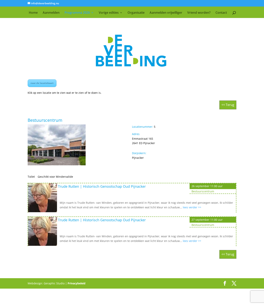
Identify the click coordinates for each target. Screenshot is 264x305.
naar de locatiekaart (42, 83)
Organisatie (136, 13)
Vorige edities (109, 13)
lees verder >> (192, 207)
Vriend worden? (198, 13)
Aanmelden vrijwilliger (166, 13)
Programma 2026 (77, 13)
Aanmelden (51, 13)
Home (33, 13)
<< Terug (227, 105)
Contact (221, 13)
